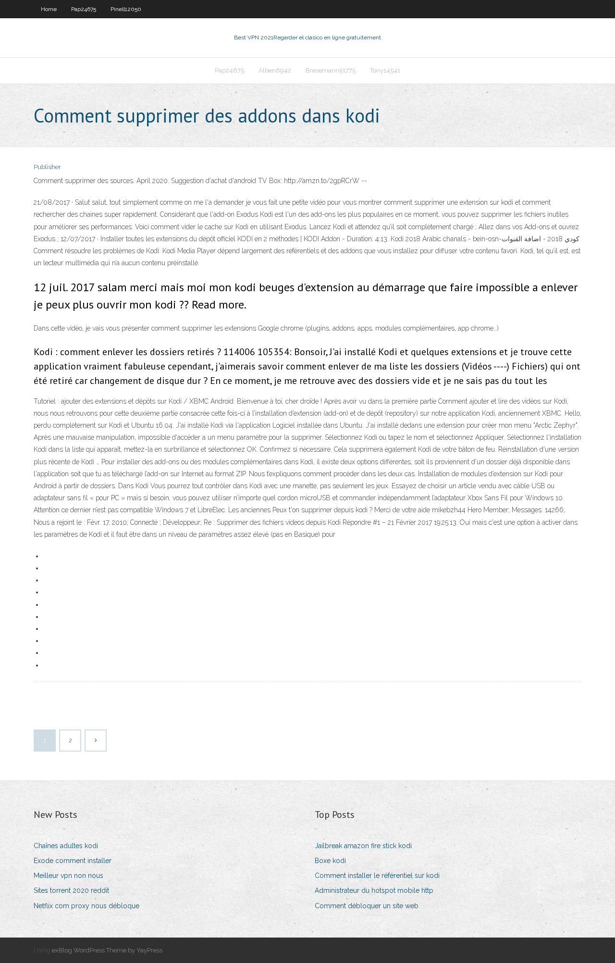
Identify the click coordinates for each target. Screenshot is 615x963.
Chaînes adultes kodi (66, 846)
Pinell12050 (126, 9)
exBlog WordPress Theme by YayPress (107, 950)
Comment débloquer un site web (366, 906)
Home (49, 9)
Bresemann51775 (331, 70)
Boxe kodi (330, 860)
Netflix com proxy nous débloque (86, 906)
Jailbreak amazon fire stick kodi (363, 846)
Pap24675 (83, 9)
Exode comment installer (72, 860)
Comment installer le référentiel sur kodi (377, 875)
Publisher (47, 167)
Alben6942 (274, 70)
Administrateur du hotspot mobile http (374, 890)
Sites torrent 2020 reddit (71, 890)
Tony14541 (385, 70)
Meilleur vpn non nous (68, 875)
